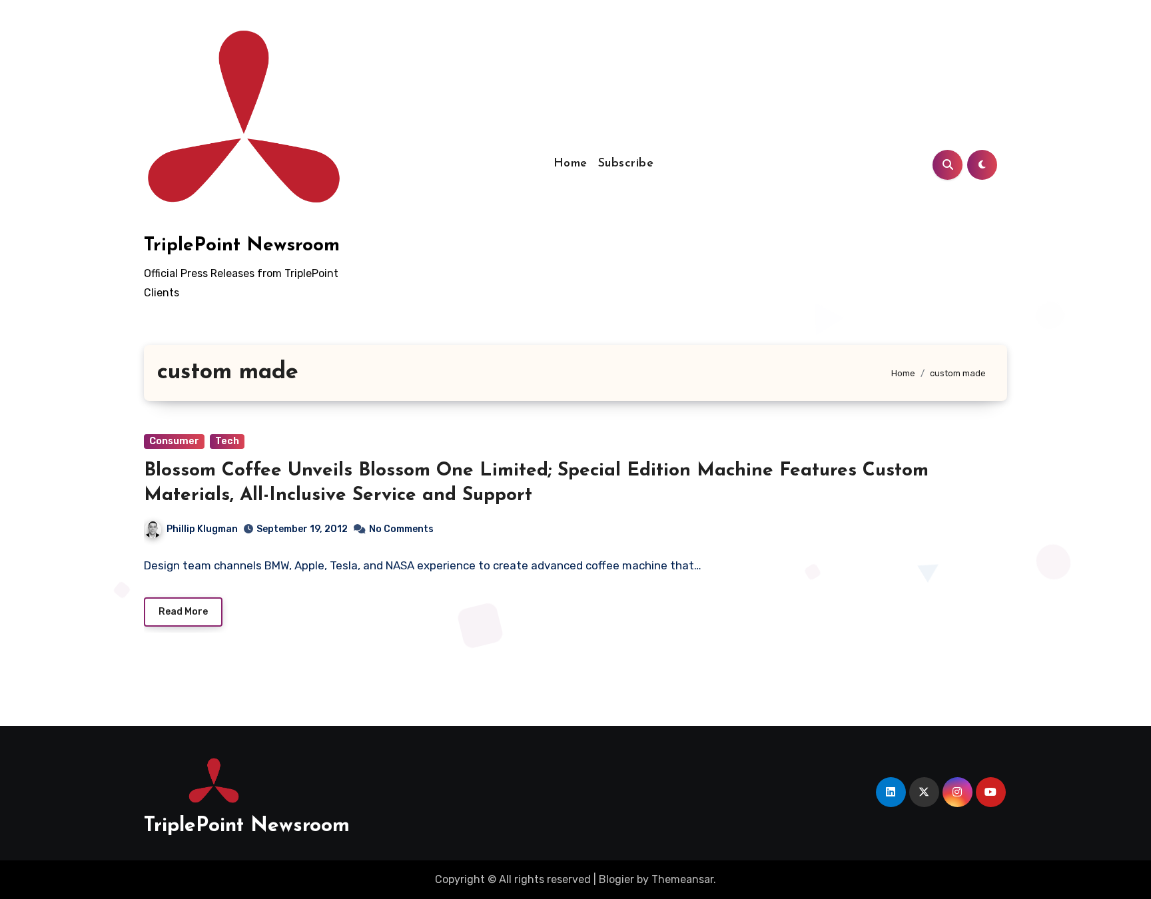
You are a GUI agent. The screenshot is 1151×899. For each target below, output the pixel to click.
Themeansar (682, 879)
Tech (227, 441)
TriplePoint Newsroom (242, 245)
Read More (183, 611)
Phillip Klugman (202, 529)
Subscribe (626, 164)
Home (570, 164)
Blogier (616, 879)
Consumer (174, 441)
